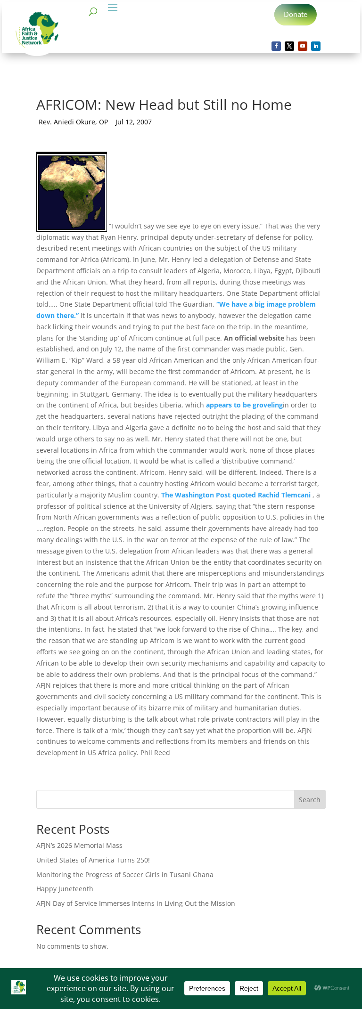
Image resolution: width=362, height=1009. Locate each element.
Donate (295, 14)
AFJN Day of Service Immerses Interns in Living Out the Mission (135, 903)
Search (310, 799)
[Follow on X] (289, 46)
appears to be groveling (244, 404)
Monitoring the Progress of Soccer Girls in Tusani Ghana (125, 874)
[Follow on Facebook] (276, 46)
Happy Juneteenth (64, 888)
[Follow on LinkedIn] (316, 46)
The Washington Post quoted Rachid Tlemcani (236, 494)
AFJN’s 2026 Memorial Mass (79, 845)
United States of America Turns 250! (93, 859)
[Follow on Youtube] (302, 46)
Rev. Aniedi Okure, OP (73, 121)
